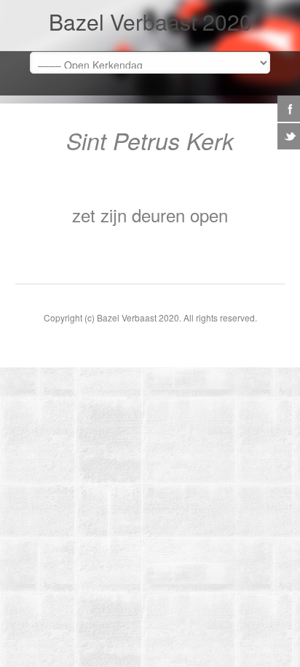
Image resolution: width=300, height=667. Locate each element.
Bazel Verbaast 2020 (150, 21)
